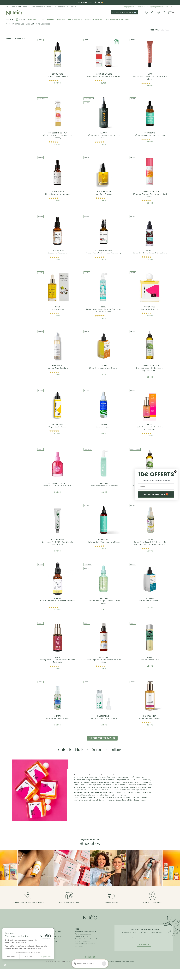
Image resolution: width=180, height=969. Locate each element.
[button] (54, 80)
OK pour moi (45, 957)
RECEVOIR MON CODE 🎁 (156, 494)
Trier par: (159, 30)
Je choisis (28, 957)
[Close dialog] (175, 471)
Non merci (11, 957)
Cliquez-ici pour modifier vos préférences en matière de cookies (116, 961)
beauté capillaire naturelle (100, 797)
